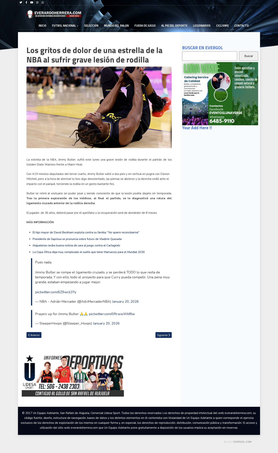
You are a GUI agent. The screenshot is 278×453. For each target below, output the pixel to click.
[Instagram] (37, 2)
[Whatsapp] (42, 2)
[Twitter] (20, 2)
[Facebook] (26, 2)
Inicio (42, 25)
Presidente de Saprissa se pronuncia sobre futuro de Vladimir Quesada (77, 239)
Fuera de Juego (145, 25)
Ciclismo (222, 25)
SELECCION (91, 25)
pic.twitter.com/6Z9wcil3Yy (55, 292)
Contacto (241, 25)
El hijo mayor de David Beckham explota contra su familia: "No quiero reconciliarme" (86, 232)
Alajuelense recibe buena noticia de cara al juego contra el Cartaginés (76, 245)
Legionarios (201, 25)
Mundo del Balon (116, 25)
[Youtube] (31, 2)
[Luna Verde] (220, 93)
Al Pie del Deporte (174, 25)
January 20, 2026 (125, 301)
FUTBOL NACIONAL (64, 25)
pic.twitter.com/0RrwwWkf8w (112, 314)
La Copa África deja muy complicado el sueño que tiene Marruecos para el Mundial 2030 (89, 252)
